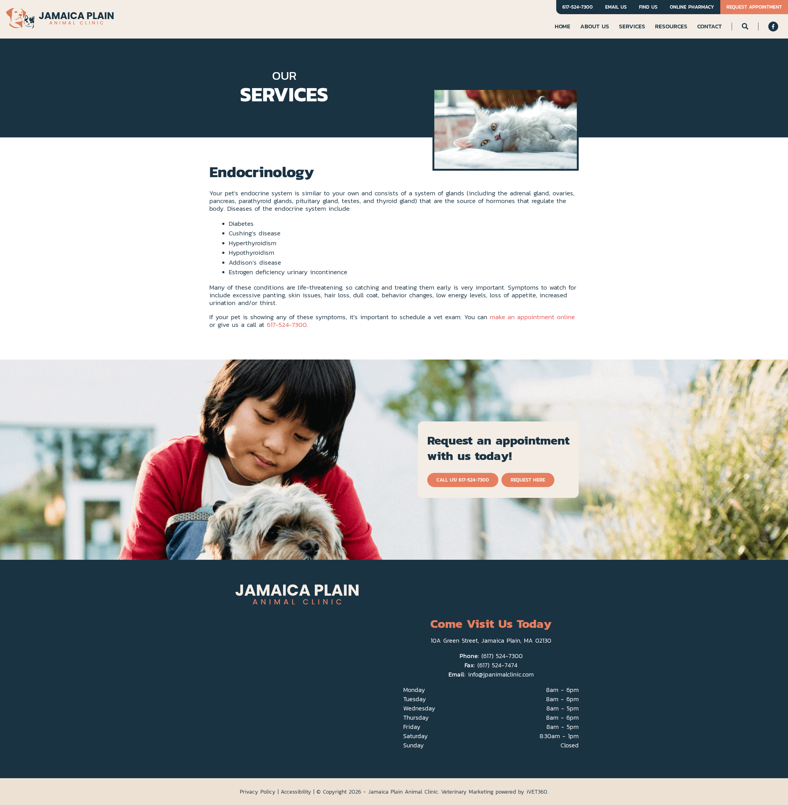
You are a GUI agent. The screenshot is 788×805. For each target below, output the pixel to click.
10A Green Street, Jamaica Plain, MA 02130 (491, 640)
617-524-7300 (577, 6)
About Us (594, 26)
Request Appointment (754, 6)
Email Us (616, 6)
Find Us (648, 6)
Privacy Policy (257, 791)
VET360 (536, 791)
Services (632, 26)
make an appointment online (532, 316)
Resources (671, 26)
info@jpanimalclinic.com (501, 674)
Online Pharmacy (692, 6)
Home (562, 26)
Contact (709, 26)
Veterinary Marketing (467, 791)
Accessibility (296, 791)
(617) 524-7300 (502, 656)
